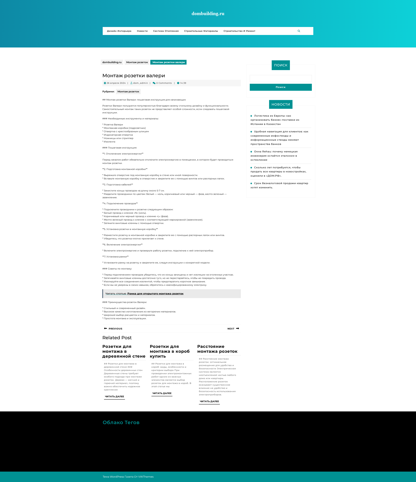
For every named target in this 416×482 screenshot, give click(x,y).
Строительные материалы (201, 31)
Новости (142, 31)
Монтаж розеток (137, 62)
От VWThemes (144, 476)
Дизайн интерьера (119, 31)
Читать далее (115, 397)
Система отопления (166, 31)
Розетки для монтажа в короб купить (170, 351)
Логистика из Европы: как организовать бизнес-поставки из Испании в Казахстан (275, 120)
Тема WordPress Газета (118, 476)
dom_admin (140, 83)
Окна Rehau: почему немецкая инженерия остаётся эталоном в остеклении (274, 155)
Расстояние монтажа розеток (217, 349)
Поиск (280, 65)
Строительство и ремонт (239, 31)
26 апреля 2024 (116, 83)
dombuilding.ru (208, 13)
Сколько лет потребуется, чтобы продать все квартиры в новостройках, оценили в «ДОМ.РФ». (278, 171)
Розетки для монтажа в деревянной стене (124, 351)
